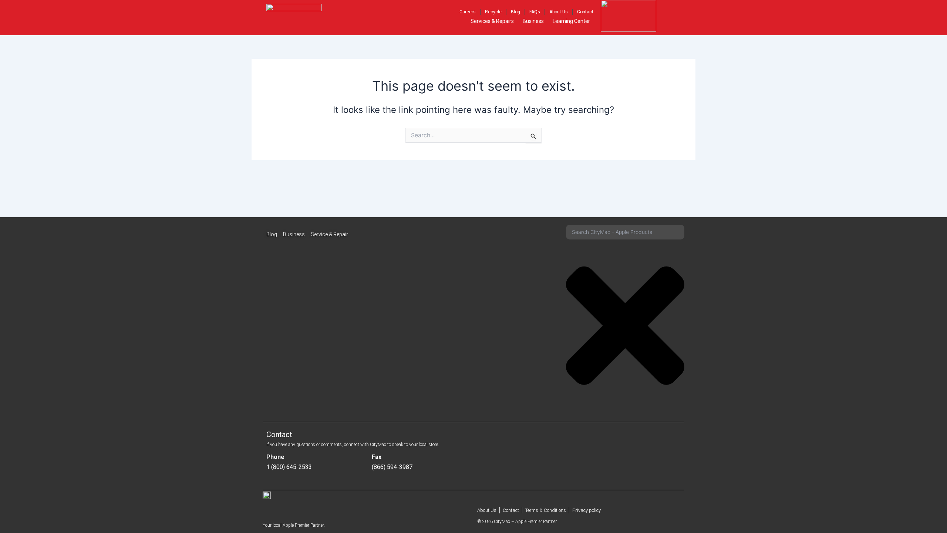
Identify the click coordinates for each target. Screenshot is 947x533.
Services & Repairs (492, 21)
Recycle (493, 11)
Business (533, 21)
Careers (467, 11)
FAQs (534, 11)
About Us (558, 11)
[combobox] (625, 232)
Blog (515, 11)
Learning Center (571, 21)
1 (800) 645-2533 (289, 466)
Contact (585, 11)
